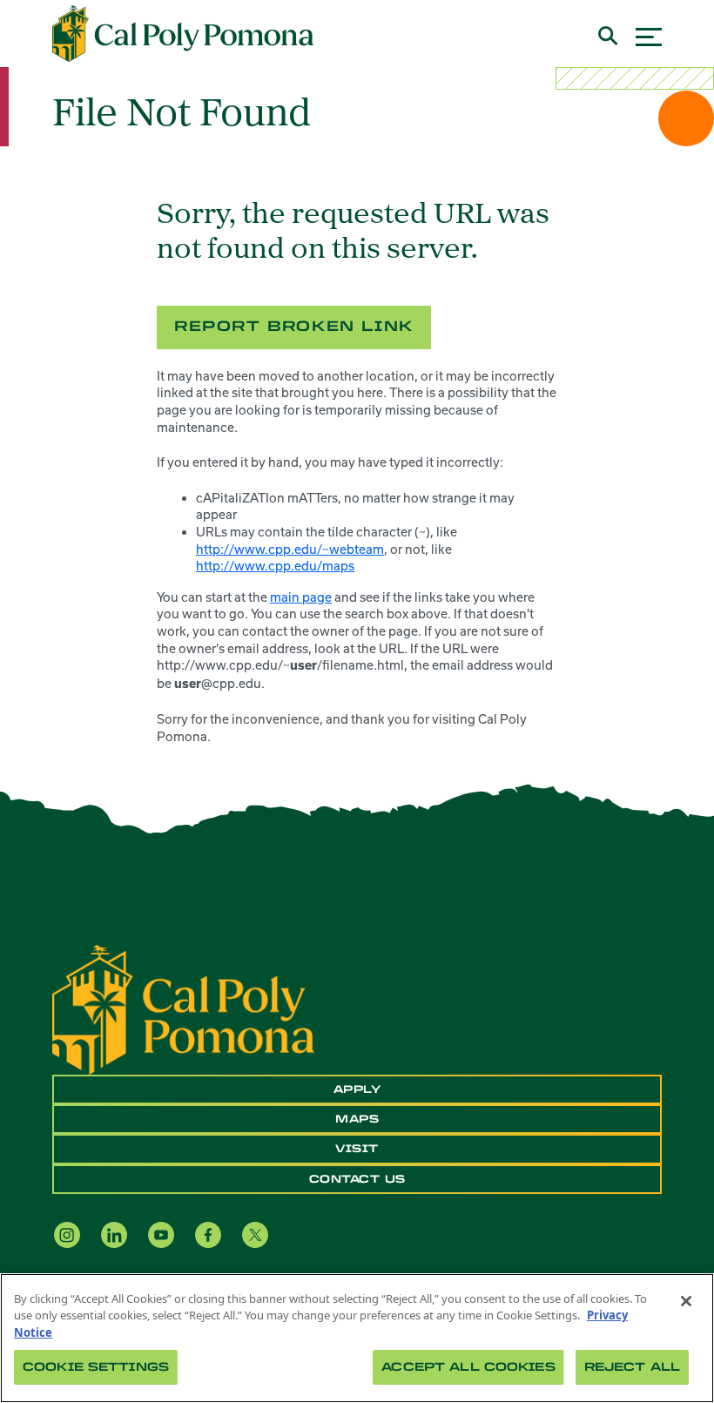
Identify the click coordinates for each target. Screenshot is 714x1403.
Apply (357, 1089)
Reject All (632, 1366)
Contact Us (357, 1179)
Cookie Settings (96, 1366)
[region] (357, 1338)
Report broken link (294, 326)
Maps (357, 1119)
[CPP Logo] (183, 1007)
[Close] (686, 1301)
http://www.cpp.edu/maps (275, 565)
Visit (357, 1149)
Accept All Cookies (468, 1366)
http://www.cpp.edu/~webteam (290, 549)
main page (301, 597)
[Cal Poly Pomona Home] (182, 34)
